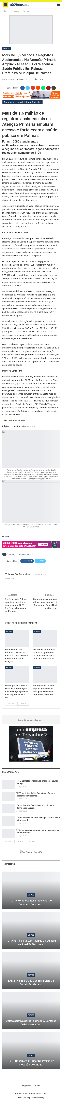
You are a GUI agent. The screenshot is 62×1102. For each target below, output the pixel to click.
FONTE (5, 536)
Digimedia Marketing (35, 1097)
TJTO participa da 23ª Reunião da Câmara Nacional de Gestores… (31, 942)
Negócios (26, 1086)
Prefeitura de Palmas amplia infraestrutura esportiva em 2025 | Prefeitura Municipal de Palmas (16, 605)
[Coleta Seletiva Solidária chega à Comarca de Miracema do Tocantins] (8, 821)
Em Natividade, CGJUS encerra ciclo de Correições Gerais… (31, 982)
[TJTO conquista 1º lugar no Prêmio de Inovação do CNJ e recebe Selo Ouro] (31, 1050)
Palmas (6, 49)
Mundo (37, 1086)
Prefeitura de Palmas (24, 554)
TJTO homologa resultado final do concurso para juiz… (31, 902)
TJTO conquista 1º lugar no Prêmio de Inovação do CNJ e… (31, 1062)
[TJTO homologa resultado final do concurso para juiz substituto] (8, 784)
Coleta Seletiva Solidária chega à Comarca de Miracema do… (31, 1022)
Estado (31, 895)
